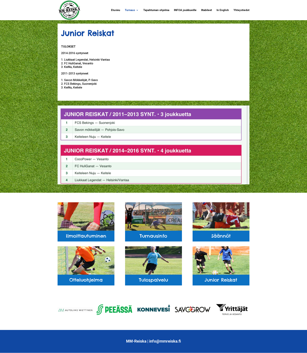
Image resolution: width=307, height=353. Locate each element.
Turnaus (130, 10)
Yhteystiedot (241, 10)
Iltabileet (206, 10)
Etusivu (115, 10)
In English (223, 10)
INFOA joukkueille (185, 10)
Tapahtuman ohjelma (156, 10)
